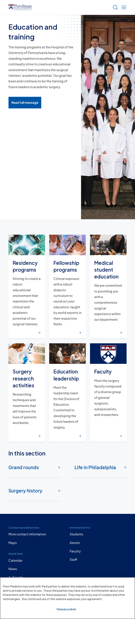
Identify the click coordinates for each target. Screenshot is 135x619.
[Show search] (114, 7)
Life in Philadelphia (95, 467)
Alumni (75, 543)
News (12, 569)
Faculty (75, 551)
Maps (12, 543)
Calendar (15, 560)
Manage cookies (66, 609)
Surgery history (25, 491)
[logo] (20, 7)
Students (76, 534)
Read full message (24, 102)
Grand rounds (23, 467)
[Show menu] (123, 7)
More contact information (27, 534)
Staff (73, 559)
